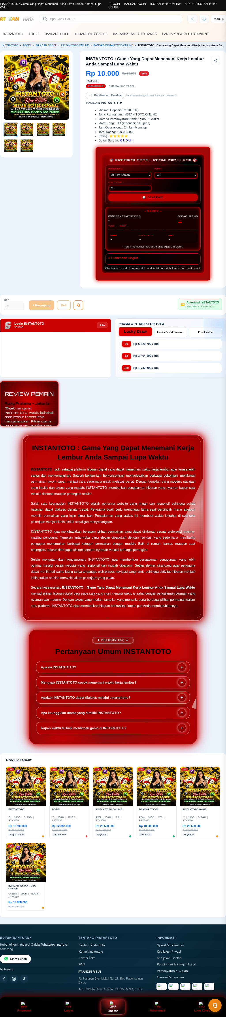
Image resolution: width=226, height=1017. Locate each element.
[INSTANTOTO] (17, 18)
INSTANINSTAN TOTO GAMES (135, 34)
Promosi (24, 1010)
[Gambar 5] (11, 146)
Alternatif (157, 1010)
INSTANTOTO (13, 34)
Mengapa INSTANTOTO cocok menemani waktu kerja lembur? (88, 682)
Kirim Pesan (18, 959)
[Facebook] (4, 979)
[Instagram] (14, 979)
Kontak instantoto (91, 951)
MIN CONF (115, 182)
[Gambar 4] (59, 130)
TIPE (157, 169)
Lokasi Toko (87, 958)
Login (68, 1010)
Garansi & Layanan (170, 977)
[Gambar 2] (27, 130)
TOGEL (116, 4)
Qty (6, 300)
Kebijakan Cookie (169, 958)
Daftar (113, 1011)
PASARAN (115, 169)
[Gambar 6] (27, 146)
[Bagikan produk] (215, 60)
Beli (64, 305)
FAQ (82, 964)
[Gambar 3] (43, 130)
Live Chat (202, 1010)
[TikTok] (24, 979)
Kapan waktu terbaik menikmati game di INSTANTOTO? (83, 728)
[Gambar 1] (11, 130)
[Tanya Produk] (78, 305)
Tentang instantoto (92, 945)
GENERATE (153, 197)
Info (102, 325)
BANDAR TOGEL (135, 4)
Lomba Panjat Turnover (170, 332)
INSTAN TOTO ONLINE (165, 4)
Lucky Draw (135, 331)
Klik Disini (126, 140)
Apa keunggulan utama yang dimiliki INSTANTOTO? (81, 713)
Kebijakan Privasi (169, 951)
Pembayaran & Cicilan (172, 970)
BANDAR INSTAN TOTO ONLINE (185, 34)
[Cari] (45, 19)
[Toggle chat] (215, 1005)
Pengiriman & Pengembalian (177, 964)
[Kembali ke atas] (216, 994)
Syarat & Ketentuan (170, 945)
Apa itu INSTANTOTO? (58, 667)
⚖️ (204, 18)
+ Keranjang (41, 305)
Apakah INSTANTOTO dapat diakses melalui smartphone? (85, 697)
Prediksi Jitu (205, 332)
